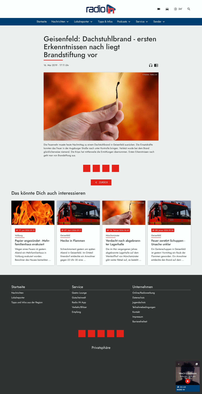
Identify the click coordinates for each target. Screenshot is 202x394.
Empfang (76, 312)
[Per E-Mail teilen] (115, 168)
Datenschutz (138, 297)
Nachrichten (58, 21)
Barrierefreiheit (139, 321)
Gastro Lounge (79, 292)
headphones (151, 65)
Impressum (137, 316)
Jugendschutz (138, 302)
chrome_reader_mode (156, 65)
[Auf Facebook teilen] (86, 168)
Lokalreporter (81, 21)
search (189, 9)
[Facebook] (20, 9)
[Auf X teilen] (96, 168)
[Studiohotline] (38, 9)
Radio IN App (79, 302)
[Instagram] (26, 9)
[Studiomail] (14, 9)
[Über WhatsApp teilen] (105, 168)
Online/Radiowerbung (143, 292)
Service (140, 21)
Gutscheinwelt (79, 297)
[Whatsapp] (32, 9)
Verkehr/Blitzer (79, 307)
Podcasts (122, 21)
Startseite (42, 21)
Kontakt (136, 312)
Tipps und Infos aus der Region (26, 302)
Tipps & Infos (105, 21)
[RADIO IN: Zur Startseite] (101, 9)
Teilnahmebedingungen (143, 307)
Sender (157, 21)
